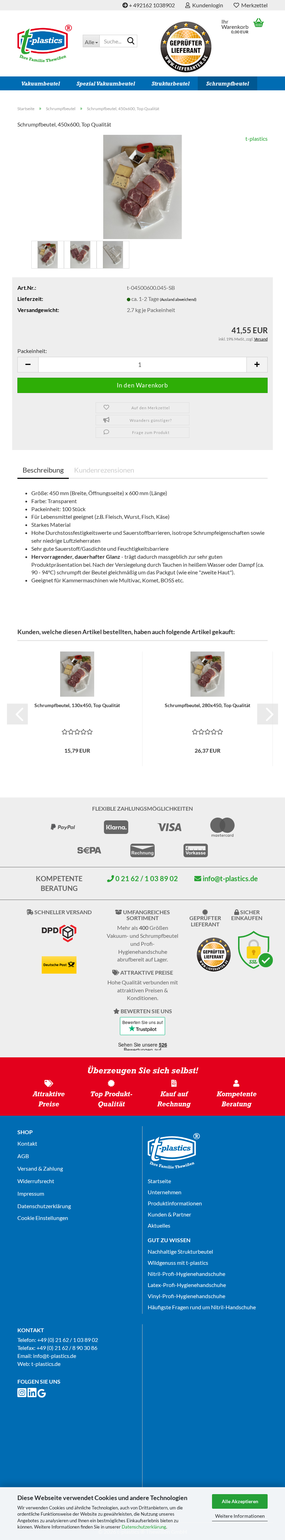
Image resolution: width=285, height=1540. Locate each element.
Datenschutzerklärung (144, 1527)
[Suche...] (130, 41)
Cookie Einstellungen (42, 1217)
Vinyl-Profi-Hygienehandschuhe (186, 1296)
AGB (23, 1156)
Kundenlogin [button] (206, 5)
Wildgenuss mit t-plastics (178, 1262)
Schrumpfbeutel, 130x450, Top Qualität (77, 705)
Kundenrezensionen (104, 470)
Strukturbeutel (170, 83)
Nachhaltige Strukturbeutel (180, 1251)
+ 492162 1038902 (151, 5)
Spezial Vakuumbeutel (105, 83)
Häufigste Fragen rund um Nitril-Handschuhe (202, 1307)
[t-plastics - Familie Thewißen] (44, 43)
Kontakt (27, 1143)
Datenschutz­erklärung (44, 1206)
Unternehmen (164, 1192)
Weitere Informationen (240, 1516)
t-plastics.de (45, 1363)
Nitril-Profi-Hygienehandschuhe (186, 1273)
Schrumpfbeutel (227, 83)
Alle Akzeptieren (240, 1501)
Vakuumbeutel (40, 83)
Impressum (30, 1193)
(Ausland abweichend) (178, 299)
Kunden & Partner (169, 1214)
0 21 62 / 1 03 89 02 (146, 878)
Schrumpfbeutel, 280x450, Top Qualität (207, 705)
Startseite (159, 1181)
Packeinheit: (32, 350)
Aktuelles (159, 1225)
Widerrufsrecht (35, 1181)
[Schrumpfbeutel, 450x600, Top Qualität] (142, 186)
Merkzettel (253, 5)
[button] (27, 364)
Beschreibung (43, 470)
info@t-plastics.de (229, 878)
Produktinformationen (175, 1203)
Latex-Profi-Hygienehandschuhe (187, 1284)
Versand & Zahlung (40, 1168)
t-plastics (256, 138)
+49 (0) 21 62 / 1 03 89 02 (67, 1339)
